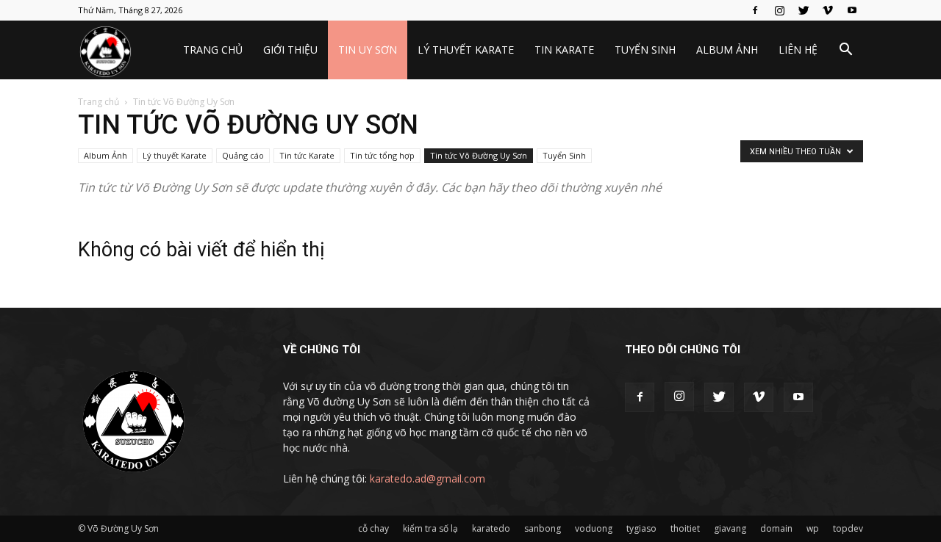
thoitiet (685, 528)
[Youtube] (852, 10)
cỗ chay (373, 528)
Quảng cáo (243, 155)
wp (812, 528)
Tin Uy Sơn (367, 50)
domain (776, 528)
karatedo (491, 528)
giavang (730, 528)
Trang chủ (213, 50)
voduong (593, 528)
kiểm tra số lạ (430, 528)
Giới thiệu (290, 50)
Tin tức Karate (306, 155)
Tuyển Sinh (645, 50)
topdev (848, 528)
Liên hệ (798, 50)
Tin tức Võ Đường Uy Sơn (478, 155)
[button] (845, 51)
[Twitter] (803, 10)
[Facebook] (755, 10)
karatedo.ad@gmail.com (427, 478)
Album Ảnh (727, 50)
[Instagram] (779, 10)
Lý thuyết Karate (466, 50)
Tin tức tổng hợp (382, 155)
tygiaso (641, 528)
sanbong (542, 528)
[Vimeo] (828, 10)
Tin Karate (564, 50)
